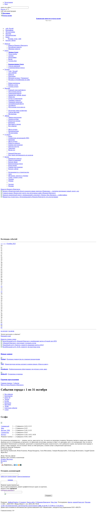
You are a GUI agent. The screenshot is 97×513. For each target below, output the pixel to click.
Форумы (8, 33)
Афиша (7, 115)
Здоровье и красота (14, 100)
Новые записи (6, 354)
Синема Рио (5, 432)
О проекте (22, 502)
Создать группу (13, 86)
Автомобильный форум (16, 103)
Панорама (11, 139)
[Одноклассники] (19, 465)
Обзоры (10, 181)
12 (1, 286)
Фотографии (12, 57)
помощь (10, 480)
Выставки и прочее (14, 124)
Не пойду (4, 461)
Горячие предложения (15, 145)
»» (4, 243)
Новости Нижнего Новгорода (18, 45)
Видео (10, 59)
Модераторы (12, 114)
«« (1, 243)
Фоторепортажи (11, 35)
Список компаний (14, 66)
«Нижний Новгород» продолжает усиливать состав (19, 343)
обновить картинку (7, 490)
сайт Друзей (9, 28)
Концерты (11, 122)
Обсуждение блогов (14, 91)
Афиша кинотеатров (15, 117)
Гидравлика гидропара (15, 374)
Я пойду (3, 459)
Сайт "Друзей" (13, 71)
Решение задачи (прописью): (10, 485)
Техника (11, 179)
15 (1, 291)
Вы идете (10, 459)
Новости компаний (14, 160)
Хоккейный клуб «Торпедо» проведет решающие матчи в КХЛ (23, 345)
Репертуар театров (14, 121)
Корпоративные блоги (15, 163)
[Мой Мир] (21, 465)
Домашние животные (15, 102)
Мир (2, 428)
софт (19, 39)
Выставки (8, 404)
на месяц (11, 331)
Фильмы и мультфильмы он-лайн (19, 79)
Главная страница (6, 383)
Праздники (12, 76)
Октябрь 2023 (11, 243)
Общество (11, 97)
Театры (7, 399)
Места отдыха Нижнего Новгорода (12, 385)
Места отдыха (12, 129)
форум (70, 502)
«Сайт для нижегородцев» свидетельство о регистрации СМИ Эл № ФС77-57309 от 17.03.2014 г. (32, 505)
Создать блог (12, 61)
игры (15, 39)
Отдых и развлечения (15, 98)
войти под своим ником (8, 476)
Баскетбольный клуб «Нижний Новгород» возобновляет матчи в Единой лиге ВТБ (30, 341)
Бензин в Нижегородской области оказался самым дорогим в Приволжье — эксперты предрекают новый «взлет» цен (41, 191)
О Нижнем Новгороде (43, 502)
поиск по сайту (6, 7)
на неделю (4, 331)
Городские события (11, 408)
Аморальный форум (14, 93)
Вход (6, 4)
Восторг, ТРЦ (5, 430)
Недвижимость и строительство (18, 172)
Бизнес (7, 157)
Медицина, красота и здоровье (18, 175)
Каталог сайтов (11, 40)
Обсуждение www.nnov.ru (16, 107)
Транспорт (11, 148)
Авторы (10, 55)
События (16, 383)
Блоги (6, 50)
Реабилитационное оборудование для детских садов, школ (28, 369)
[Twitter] (17, 465)
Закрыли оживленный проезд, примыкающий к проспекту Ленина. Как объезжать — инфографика (35, 195)
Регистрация (9, 2)
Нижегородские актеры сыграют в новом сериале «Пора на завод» (26, 364)
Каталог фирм (12, 162)
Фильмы (10, 39)
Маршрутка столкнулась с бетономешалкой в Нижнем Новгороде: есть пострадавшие (30, 197)
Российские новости (15, 47)
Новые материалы (14, 83)
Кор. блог (54, 502)
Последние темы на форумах (17, 110)
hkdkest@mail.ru (13, 502)
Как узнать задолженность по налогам (20, 155)
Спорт (7, 409)
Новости (7, 43)
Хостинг (11, 184)
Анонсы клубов (13, 119)
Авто (10, 174)
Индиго (3, 434)
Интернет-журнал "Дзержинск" (18, 78)
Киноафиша (9, 30)
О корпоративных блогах (16, 67)
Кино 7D (7, 397)
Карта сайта (31, 502)
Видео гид (11, 150)
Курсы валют (12, 165)
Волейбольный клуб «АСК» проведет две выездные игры (21, 347)
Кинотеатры (9, 396)
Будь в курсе (48, 20)
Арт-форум (12, 105)
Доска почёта (12, 54)
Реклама (11, 186)
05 (1, 327)
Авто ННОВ (12, 73)
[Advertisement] (12, 217)
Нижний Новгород (14, 153)
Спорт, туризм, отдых (15, 177)
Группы (7, 69)
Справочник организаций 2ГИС (18, 138)
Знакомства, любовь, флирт (17, 95)
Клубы (7, 401)
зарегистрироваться (23, 476)
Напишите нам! (6, 336)
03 (1, 324)
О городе (7, 134)
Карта (7, 37)
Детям (7, 406)
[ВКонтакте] (15, 465)
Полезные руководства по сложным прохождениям (23, 359)
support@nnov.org (78, 502)
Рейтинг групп (13, 85)
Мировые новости (14, 49)
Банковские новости (15, 158)
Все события (12, 126)
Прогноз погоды (13, 146)
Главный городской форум (17, 90)
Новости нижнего (14, 143)
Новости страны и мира (8, 339)
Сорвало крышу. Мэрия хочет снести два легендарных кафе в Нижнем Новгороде (29, 193)
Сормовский (5, 426)
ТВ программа (10, 32)
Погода (3, 9)
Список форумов (13, 112)
